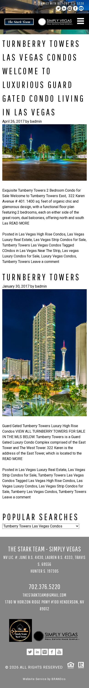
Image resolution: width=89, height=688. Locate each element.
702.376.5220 (74, 3)
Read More (19, 223)
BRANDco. (59, 679)
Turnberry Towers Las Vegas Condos (31, 245)
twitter (58, 8)
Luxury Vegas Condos (58, 256)
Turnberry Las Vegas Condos (34, 492)
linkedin (64, 8)
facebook (75, 8)
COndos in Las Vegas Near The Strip (31, 251)
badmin (36, 121)
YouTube (81, 8)
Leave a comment (45, 261)
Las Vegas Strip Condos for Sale (60, 240)
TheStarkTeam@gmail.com (44, 595)
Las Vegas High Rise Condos (42, 234)
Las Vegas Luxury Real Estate (42, 470)
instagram (69, 8)
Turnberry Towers (16, 261)
